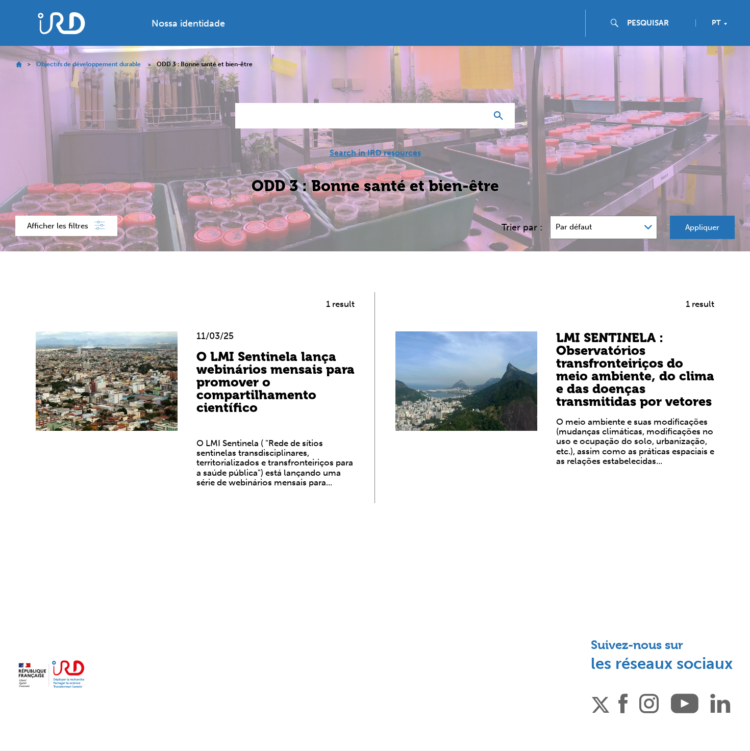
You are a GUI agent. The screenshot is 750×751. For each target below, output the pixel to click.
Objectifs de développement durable (88, 64)
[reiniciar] (475, 115)
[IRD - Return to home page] (61, 23)
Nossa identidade (188, 23)
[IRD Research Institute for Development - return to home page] (51, 674)
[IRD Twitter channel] (600, 703)
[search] (657, 23)
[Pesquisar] (501, 115)
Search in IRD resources (375, 153)
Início (18, 64)
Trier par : (522, 227)
